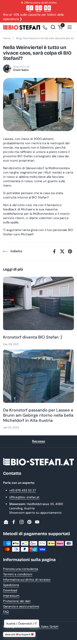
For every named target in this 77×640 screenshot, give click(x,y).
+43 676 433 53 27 (22, 490)
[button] (52, 27)
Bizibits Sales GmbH (44, 627)
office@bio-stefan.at (24, 497)
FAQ (6, 612)
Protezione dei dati (17, 601)
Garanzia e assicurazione (21, 606)
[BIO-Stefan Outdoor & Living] (21, 27)
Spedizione (11, 585)
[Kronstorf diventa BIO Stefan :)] (38, 303)
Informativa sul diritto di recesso (27, 580)
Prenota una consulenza (20, 569)
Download (10, 590)
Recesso (38, 441)
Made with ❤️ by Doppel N (17, 634)
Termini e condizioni (17, 574)
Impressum (11, 596)
